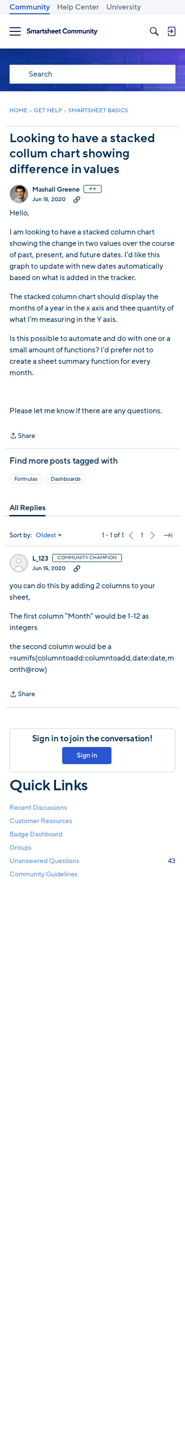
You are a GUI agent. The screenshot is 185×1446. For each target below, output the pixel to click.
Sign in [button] (87, 755)
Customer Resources (40, 820)
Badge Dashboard (35, 834)
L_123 (40, 558)
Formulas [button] (25, 479)
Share (22, 436)
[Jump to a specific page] (168, 535)
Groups (20, 847)
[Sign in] (171, 31)
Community (29, 7)
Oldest (46, 535)
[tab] (27, 508)
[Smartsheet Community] (62, 31)
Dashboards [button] (66, 479)
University (123, 7)
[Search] (154, 31)
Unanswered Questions (92, 860)
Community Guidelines (43, 874)
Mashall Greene (56, 189)
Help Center (78, 7)
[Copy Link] (77, 199)
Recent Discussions (38, 807)
